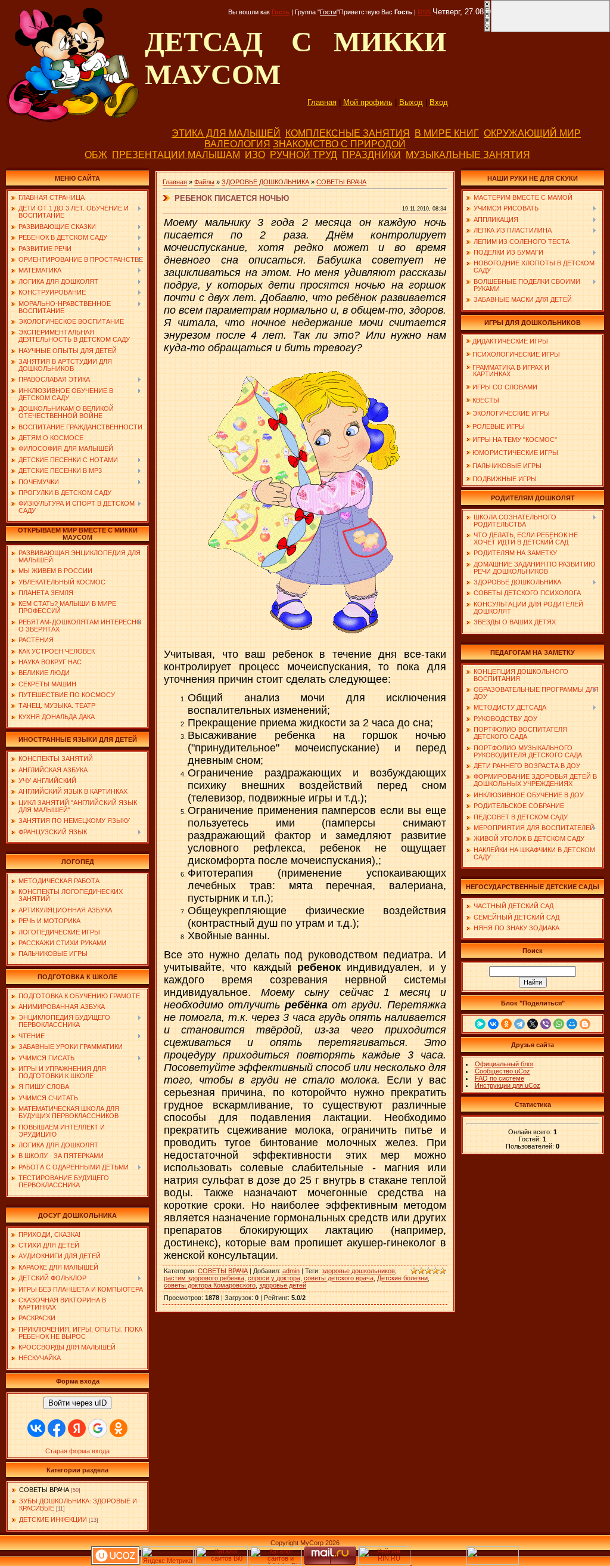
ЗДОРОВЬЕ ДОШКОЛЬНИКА (265, 181)
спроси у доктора (274, 1278)
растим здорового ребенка (204, 1278)
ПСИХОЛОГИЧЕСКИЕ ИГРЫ (516, 354)
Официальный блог (504, 1063)
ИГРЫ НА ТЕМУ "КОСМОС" (514, 439)
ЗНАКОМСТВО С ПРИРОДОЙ (339, 144)
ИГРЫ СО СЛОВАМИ (504, 387)
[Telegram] (519, 1024)
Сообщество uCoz (502, 1071)
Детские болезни (402, 1278)
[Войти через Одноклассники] (118, 1428)
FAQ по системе (499, 1078)
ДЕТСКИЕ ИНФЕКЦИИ (53, 1519)
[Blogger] (585, 1024)
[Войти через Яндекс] (77, 1428)
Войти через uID (77, 1402)
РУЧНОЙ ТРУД (303, 155)
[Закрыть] (487, 29)
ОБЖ (96, 155)
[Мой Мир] (572, 1024)
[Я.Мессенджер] (480, 1024)
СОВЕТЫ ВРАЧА (44, 1489)
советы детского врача (339, 1278)
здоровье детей (282, 1285)
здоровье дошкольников (358, 1270)
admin (291, 1270)
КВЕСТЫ (485, 400)
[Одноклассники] (506, 1024)
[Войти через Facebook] (57, 1428)
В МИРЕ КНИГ (447, 133)
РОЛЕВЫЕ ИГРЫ (498, 426)
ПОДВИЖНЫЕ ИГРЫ (504, 478)
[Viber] (545, 1024)
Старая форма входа (77, 1450)
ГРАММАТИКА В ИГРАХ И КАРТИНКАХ (507, 370)
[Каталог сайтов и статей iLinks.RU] (276, 1562)
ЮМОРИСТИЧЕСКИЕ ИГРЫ (515, 452)
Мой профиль (368, 102)
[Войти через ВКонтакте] (36, 1428)
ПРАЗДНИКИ (371, 155)
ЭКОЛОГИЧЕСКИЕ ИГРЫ (511, 413)
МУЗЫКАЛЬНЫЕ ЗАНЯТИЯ (468, 155)
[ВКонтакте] (493, 1024)
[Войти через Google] (97, 1428)
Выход (411, 102)
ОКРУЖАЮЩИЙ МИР (532, 133)
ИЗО (255, 155)
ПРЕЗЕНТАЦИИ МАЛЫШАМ (176, 155)
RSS (424, 12)
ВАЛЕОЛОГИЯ (237, 144)
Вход (439, 102)
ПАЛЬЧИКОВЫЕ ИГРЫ (506, 465)
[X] (532, 1024)
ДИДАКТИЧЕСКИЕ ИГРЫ (510, 341)
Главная (322, 102)
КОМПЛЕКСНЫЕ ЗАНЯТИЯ (347, 133)
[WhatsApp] (558, 1024)
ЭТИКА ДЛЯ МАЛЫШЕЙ (226, 133)
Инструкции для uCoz (507, 1085)
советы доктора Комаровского (210, 1285)
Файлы (204, 181)
